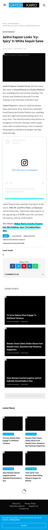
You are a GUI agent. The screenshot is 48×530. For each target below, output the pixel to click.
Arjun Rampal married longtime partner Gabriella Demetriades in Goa (24, 379)
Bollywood (16, 236)
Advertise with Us (17, 506)
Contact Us (24, 508)
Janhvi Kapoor (29, 236)
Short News (8, 434)
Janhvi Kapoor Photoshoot (14, 239)
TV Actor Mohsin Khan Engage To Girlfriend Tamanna (21, 316)
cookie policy (14, 520)
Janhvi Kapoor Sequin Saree (13, 243)
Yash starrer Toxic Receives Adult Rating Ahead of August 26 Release (33, 476)
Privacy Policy (30, 503)
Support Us (33, 506)
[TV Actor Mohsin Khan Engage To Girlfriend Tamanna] (25, 310)
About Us (16, 503)
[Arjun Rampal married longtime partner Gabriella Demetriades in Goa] (25, 373)
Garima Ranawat (13, 321)
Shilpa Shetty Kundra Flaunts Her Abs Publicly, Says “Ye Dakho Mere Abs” (23, 227)
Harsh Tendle (8, 48)
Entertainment (9, 32)
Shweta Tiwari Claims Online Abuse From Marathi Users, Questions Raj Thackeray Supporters (25, 346)
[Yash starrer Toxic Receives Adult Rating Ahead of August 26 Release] (35, 458)
